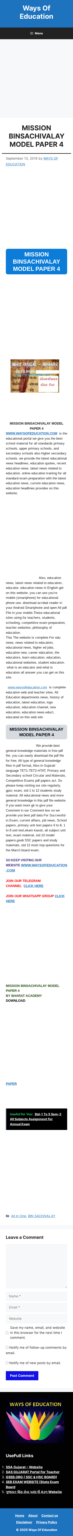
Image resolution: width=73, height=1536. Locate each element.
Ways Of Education (36, 12)
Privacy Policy (46, 1522)
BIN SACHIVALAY (41, 1216)
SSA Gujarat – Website (24, 1467)
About (33, 1515)
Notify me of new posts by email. (35, 1363)
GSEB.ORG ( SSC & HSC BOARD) (31, 1477)
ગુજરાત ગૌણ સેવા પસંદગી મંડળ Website (34, 1492)
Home (19, 1515)
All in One (18, 1216)
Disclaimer (24, 1522)
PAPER (11, 1084)
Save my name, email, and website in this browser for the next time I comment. (37, 1333)
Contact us (49, 1515)
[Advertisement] (36, 79)
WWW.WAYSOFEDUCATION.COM (31, 433)
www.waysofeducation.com (27, 687)
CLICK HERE (33, 886)
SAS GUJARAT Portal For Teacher (33, 1472)
